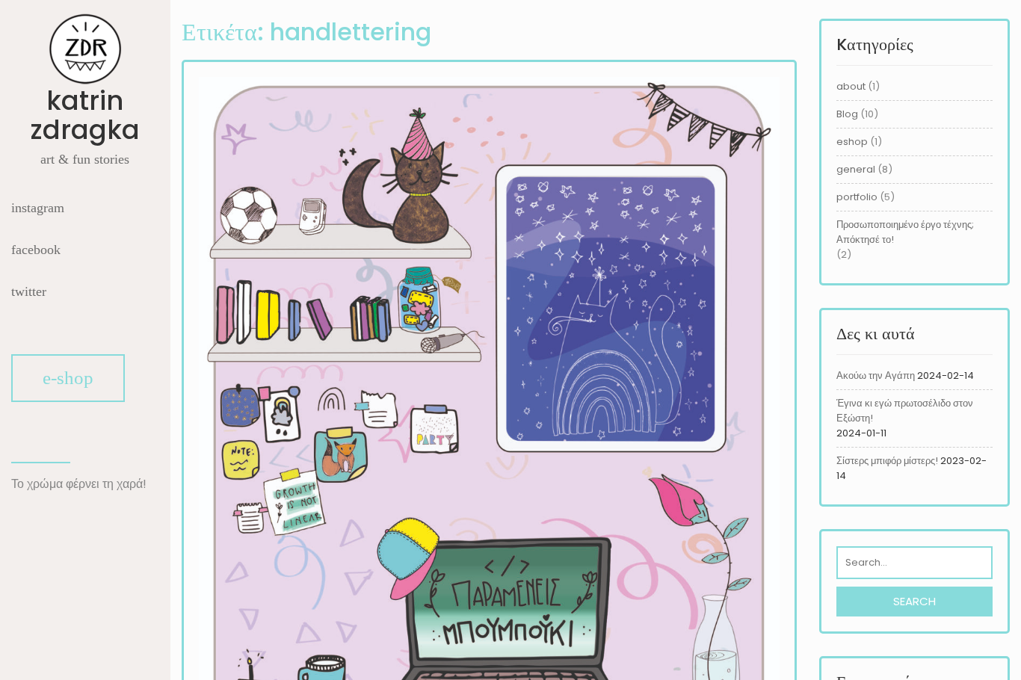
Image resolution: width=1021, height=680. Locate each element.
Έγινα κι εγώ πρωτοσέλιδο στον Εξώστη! (904, 410)
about (851, 86)
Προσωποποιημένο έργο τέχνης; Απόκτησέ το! (905, 232)
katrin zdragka (85, 115)
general (855, 169)
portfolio (856, 197)
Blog (847, 114)
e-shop (68, 378)
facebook (36, 249)
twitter (28, 291)
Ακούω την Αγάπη (875, 375)
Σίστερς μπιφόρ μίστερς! (887, 461)
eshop (852, 142)
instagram (37, 207)
